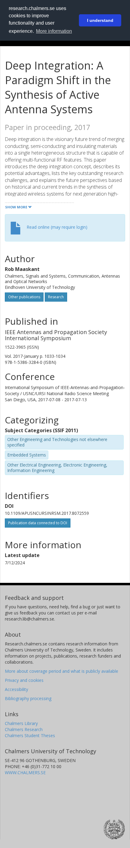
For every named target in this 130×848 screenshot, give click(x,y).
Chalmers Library (21, 723)
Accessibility (16, 689)
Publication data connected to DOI (37, 522)
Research (56, 296)
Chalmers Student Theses (30, 735)
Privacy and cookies (24, 680)
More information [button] (54, 31)
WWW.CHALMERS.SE (25, 772)
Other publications (24, 296)
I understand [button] (100, 20)
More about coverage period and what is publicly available (61, 671)
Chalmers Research (24, 729)
